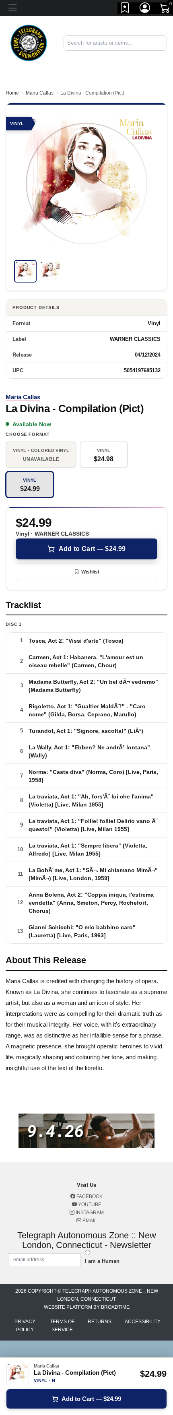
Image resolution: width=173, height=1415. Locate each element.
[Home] (28, 42)
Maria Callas (40, 93)
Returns (99, 1321)
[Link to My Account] (145, 9)
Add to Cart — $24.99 (92, 548)
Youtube (89, 1204)
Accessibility (143, 1321)
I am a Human (102, 1261)
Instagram (89, 1212)
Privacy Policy (24, 1325)
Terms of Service (62, 1325)
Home (12, 93)
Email (89, 1220)
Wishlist (90, 572)
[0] (165, 10)
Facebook (89, 1196)
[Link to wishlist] (125, 9)
